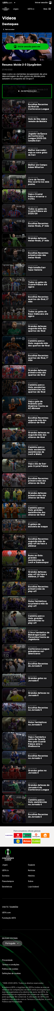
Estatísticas (7, 887)
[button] (46, 9)
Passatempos (8, 881)
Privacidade (7, 960)
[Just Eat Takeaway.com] (45, 835)
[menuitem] (18, 9)
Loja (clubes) (33, 887)
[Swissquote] (36, 835)
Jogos (5, 865)
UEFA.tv (5, 870)
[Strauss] (18, 835)
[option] (27, 91)
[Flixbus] (36, 841)
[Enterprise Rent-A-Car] (27, 835)
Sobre (30, 881)
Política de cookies (10, 969)
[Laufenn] (9, 835)
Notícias (31, 870)
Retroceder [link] (10, 29)
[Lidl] (18, 841)
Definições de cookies (11, 973)
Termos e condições (10, 965)
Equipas (31, 865)
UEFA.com (6, 913)
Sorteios (5, 876)
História (31, 876)
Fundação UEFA (9, 918)
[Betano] (27, 841)
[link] (15, 9)
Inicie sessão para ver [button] (29, 46)
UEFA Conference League (5, 8)
